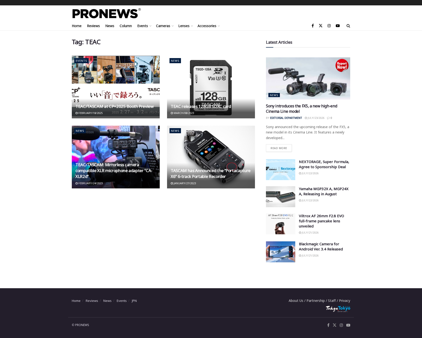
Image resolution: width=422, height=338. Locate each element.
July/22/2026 (309, 173)
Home (77, 25)
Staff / (333, 300)
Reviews (93, 25)
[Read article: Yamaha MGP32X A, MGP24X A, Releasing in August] (280, 196)
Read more (281, 147)
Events (142, 25)
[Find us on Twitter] (321, 25)
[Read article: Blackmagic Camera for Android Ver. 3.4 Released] (280, 251)
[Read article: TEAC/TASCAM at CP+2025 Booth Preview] (116, 87)
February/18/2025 (90, 113)
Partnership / (317, 300)
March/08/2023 (183, 113)
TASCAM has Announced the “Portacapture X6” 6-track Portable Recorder (211, 173)
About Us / (297, 300)
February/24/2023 (90, 183)
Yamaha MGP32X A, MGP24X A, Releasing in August (323, 191)
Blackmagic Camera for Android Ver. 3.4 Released (321, 246)
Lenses (184, 25)
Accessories (207, 25)
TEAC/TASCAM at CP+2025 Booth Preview (114, 106)
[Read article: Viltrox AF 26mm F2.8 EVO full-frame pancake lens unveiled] (280, 223)
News (109, 25)
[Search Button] (348, 25)
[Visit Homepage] (107, 13)
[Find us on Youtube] (338, 25)
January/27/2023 (184, 183)
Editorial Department (286, 118)
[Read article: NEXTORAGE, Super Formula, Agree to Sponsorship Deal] (280, 169)
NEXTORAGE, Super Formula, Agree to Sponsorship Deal (324, 164)
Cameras (163, 25)
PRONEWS (82, 325)
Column (126, 25)
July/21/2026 (309, 232)
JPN (134, 300)
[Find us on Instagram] (329, 25)
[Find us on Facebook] (313, 25)
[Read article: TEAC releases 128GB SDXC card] (211, 87)
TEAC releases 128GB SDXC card (201, 106)
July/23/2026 (315, 118)
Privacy (344, 300)
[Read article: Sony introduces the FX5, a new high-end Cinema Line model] (308, 78)
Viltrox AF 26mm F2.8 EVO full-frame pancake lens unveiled (321, 220)
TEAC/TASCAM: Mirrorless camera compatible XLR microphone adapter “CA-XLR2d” (113, 170)
